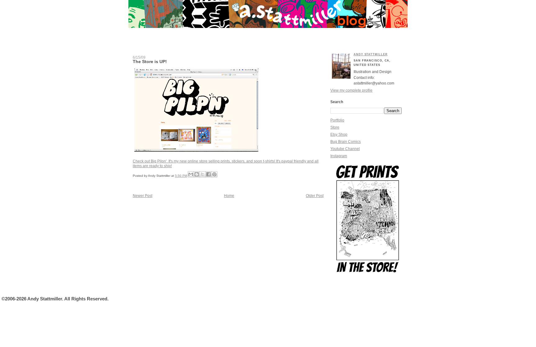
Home (229, 196)
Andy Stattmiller (370, 54)
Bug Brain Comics (345, 142)
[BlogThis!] (197, 174)
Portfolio (337, 120)
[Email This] (191, 174)
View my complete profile (351, 90)
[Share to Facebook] (208, 174)
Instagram (338, 156)
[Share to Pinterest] (214, 174)
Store (334, 127)
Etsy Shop (338, 134)
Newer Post (142, 196)
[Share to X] (202, 174)
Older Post (315, 196)
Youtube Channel (345, 149)
